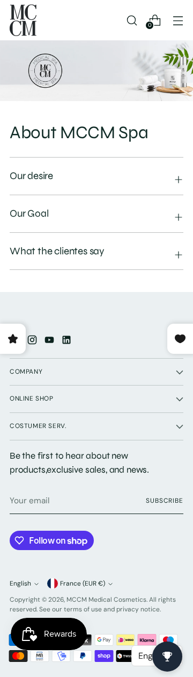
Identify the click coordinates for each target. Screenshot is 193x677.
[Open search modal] (132, 20)
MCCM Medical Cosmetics (106, 599)
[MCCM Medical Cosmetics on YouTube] (50, 341)
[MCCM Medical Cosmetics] (23, 20)
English (20, 583)
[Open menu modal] (178, 20)
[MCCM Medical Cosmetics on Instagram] (33, 341)
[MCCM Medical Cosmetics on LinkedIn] (67, 341)
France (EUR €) (82, 583)
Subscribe (164, 500)
